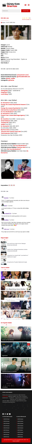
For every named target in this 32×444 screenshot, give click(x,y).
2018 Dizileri (20, 436)
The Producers (5, 133)
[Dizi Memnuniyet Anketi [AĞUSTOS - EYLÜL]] (16, 314)
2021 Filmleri (6, 430)
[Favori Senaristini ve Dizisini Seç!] (16, 275)
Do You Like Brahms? (7, 112)
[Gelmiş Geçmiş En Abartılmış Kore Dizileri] (16, 285)
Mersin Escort (20, 409)
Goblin (3, 124)
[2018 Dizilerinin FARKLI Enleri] (16, 295)
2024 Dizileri (20, 423)
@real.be (11, 80)
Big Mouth (5, 355)
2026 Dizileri (20, 419)
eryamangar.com (11, 409)
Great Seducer (5, 121)
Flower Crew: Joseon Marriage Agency (13, 115)
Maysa (3, 22)
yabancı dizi (9, 403)
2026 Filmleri (6, 419)
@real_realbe (10, 78)
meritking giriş (13, 405)
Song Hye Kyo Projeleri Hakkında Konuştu (17, 262)
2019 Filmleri (6, 434)
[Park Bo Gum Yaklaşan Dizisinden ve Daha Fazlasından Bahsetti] (3, 250)
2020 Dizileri (20, 432)
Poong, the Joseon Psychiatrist (11, 108)
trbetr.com (21, 408)
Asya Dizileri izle (16, 403)
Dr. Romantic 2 (5, 113)
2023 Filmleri (6, 425)
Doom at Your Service (8, 340)
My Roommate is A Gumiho (9, 371)
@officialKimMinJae (23, 76)
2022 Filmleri (6, 428)
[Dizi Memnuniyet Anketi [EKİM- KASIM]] (16, 305)
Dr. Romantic (5, 126)
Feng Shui (4, 92)
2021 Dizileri (20, 430)
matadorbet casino (7, 408)
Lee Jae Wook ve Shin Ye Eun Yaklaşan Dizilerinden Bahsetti (16, 244)
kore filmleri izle (6, 399)
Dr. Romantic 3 (5, 103)
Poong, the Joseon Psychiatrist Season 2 (13, 104)
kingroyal (20, 405)
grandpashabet (18, 406)
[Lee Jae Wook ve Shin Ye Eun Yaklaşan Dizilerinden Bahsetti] (3, 244)
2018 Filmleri (6, 436)
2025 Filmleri (6, 421)
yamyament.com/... (23, 75)
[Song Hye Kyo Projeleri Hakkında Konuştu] (3, 262)
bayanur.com (5, 411)
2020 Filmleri (6, 432)
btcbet (25, 405)
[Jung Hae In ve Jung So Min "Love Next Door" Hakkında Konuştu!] (3, 256)
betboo (25, 406)
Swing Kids (4, 90)
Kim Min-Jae (4, 191)
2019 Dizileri (20, 434)
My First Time (5, 130)
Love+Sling (4, 94)
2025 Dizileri (20, 421)
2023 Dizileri (20, 425)
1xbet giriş (15, 408)
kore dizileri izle (19, 402)
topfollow (7, 405)
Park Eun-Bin (21, 147)
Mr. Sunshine (5, 119)
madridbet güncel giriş (8, 406)
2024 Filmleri (6, 423)
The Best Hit (4, 122)
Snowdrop (5, 387)
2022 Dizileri (20, 428)
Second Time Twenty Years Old (11, 131)
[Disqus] (16, 214)
